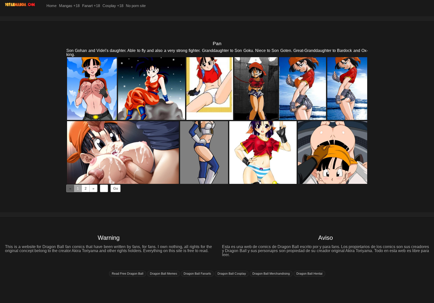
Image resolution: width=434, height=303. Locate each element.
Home (51, 6)
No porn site (136, 6)
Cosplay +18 (112, 6)
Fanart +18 (91, 6)
